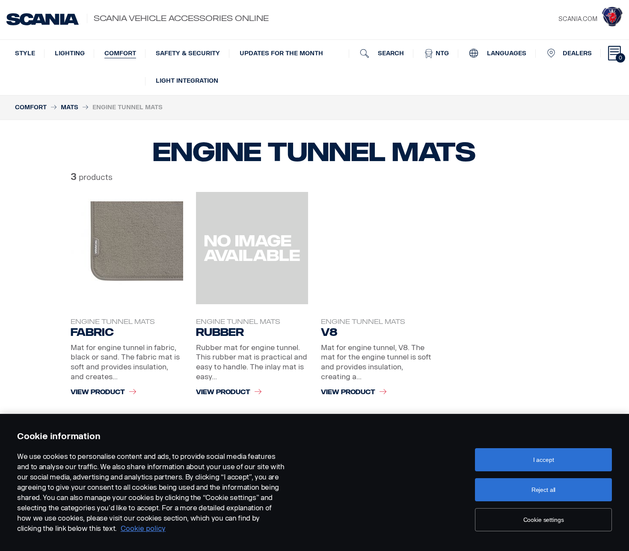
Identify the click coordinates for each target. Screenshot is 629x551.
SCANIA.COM (577, 19)
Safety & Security (188, 53)
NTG (441, 53)
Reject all (543, 489)
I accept (543, 459)
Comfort (120, 53)
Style (25, 53)
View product (98, 392)
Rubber (220, 332)
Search (390, 53)
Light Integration (187, 80)
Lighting (70, 53)
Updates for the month (281, 53)
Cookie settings (543, 519)
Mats (69, 107)
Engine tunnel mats (113, 322)
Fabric (92, 332)
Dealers (577, 53)
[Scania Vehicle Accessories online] (42, 19)
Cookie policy (143, 528)
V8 (329, 332)
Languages (505, 53)
